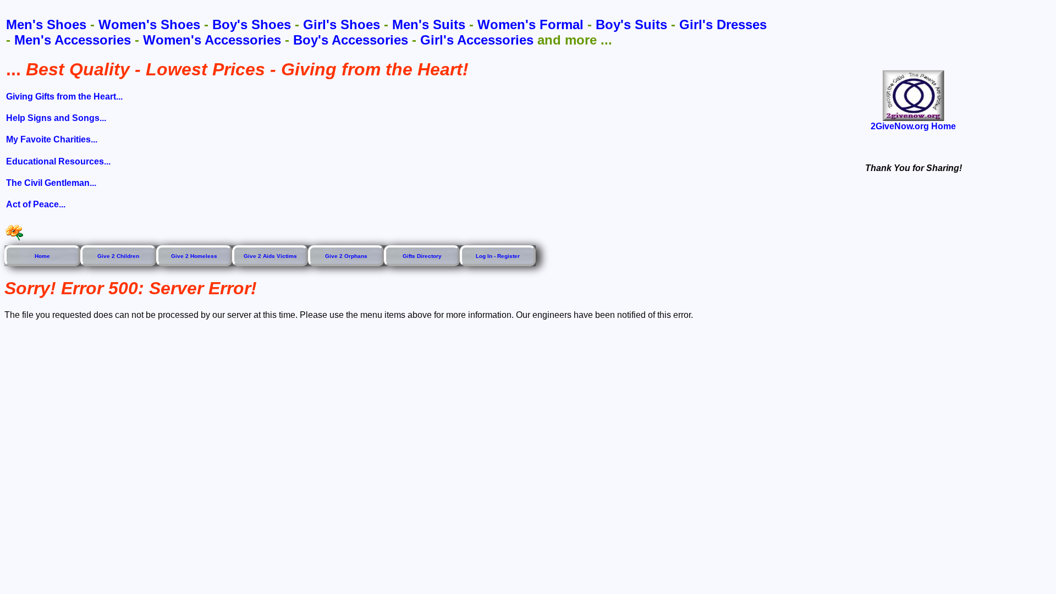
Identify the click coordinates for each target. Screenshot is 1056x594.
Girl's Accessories (477, 39)
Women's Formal (530, 24)
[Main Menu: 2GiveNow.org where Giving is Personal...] (913, 95)
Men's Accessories (72, 39)
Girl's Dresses (723, 24)
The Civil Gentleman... (51, 183)
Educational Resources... (58, 161)
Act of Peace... (35, 204)
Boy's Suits (631, 24)
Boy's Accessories (350, 39)
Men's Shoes (46, 24)
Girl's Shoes (341, 24)
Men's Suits (428, 24)
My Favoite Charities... (51, 139)
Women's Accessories (212, 39)
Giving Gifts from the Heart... (64, 96)
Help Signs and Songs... (56, 118)
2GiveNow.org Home (913, 126)
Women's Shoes (149, 24)
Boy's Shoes (251, 24)
